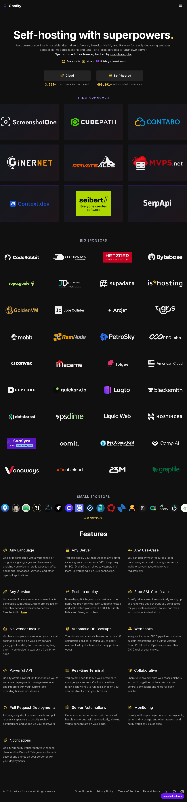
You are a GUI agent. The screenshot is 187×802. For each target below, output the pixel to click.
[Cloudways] (69, 257)
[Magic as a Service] (113, 508)
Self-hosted (122, 75)
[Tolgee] (117, 363)
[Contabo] (157, 122)
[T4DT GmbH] (29, 508)
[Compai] (165, 443)
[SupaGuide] (21, 284)
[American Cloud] (165, 363)
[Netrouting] (82, 508)
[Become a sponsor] (18, 508)
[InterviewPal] (7, 508)
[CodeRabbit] (21, 257)
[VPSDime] (69, 416)
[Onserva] (155, 508)
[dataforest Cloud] (21, 416)
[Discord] (182, 791)
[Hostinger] (165, 416)
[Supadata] (117, 284)
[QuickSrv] (69, 390)
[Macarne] (69, 363)
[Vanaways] (21, 470)
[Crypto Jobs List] (50, 508)
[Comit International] (69, 443)
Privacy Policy (105, 791)
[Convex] (21, 363)
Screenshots (73, 61)
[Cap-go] (71, 508)
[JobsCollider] (69, 310)
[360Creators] (145, 508)
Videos (91, 61)
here (24, 612)
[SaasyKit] (21, 443)
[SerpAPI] (157, 203)
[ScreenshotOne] (29, 122)
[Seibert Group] (93, 203)
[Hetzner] (117, 257)
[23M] (117, 470)
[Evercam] (92, 508)
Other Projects (83, 791)
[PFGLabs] (165, 337)
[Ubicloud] (69, 470)
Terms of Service (128, 791)
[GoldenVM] (21, 310)
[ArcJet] (117, 310)
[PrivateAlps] (93, 163)
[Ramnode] (69, 337)
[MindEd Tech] (103, 508)
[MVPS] (157, 163)
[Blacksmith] (165, 390)
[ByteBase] (165, 257)
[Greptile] (165, 470)
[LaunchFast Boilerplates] (39, 508)
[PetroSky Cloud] (117, 337)
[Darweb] (21, 390)
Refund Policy (151, 791)
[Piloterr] (61, 508)
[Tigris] (165, 310)
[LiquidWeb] (117, 416)
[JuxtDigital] (69, 284)
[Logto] (117, 390)
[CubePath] (93, 122)
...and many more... (94, 518)
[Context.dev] (29, 203)
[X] (166, 791)
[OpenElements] (134, 508)
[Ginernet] (29, 163)
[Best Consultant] (117, 443)
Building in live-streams (113, 61)
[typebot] (124, 508)
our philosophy (120, 54)
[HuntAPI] (166, 508)
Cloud (70, 75)
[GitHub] (174, 791)
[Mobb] (21, 337)
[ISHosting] (165, 284)
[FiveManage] (177, 508)
